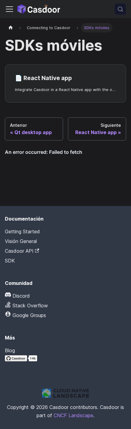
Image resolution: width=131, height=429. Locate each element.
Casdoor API (19, 251)
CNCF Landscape (73, 415)
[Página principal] (10, 27)
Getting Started (22, 231)
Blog (10, 350)
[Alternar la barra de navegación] (9, 9)
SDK (10, 261)
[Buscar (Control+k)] (120, 9)
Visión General (21, 241)
